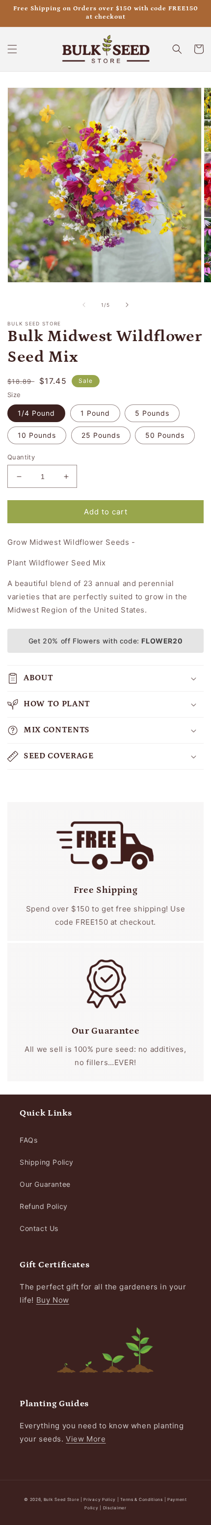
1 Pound (95, 413)
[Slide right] (127, 305)
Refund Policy (44, 1206)
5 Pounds (152, 413)
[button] (12, 49)
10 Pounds (37, 435)
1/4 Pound (36, 413)
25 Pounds (100, 435)
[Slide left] (84, 305)
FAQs (28, 1140)
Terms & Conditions (141, 1499)
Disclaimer (115, 1507)
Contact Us (39, 1228)
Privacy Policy (100, 1499)
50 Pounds (165, 435)
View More (86, 1439)
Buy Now (52, 1300)
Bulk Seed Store (61, 1499)
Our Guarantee (45, 1184)
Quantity (21, 457)
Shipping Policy (47, 1162)
